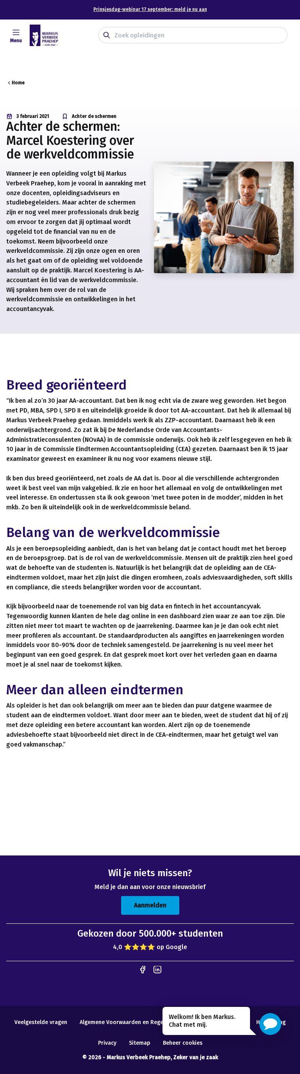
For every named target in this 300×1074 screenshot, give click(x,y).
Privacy (107, 1043)
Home (18, 82)
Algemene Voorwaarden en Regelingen (129, 1022)
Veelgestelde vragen (40, 1022)
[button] (270, 1024)
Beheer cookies (182, 1043)
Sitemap (139, 1043)
